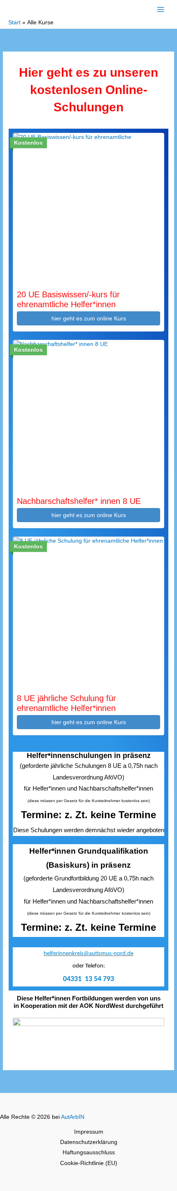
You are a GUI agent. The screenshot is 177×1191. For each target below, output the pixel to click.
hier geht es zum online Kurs (88, 318)
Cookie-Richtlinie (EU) (88, 1163)
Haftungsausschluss (89, 1152)
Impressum (88, 1132)
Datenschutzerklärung (88, 1142)
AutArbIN (72, 1117)
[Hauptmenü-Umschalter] (160, 9)
